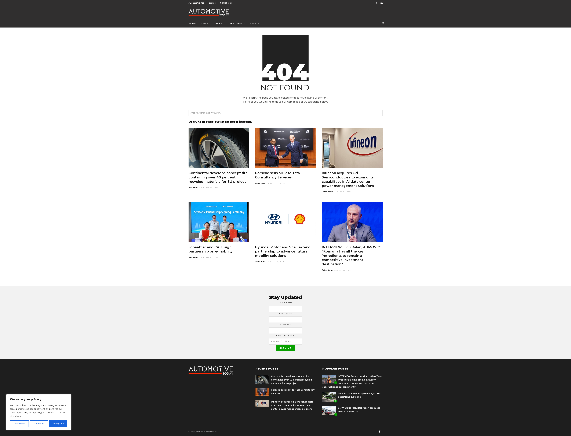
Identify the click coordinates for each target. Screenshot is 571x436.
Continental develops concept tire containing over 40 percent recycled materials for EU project (218, 177)
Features (236, 23)
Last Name (285, 314)
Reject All (39, 423)
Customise (19, 423)
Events (254, 23)
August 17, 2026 (342, 270)
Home (192, 23)
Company (285, 324)
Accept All (58, 423)
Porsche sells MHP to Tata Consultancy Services (277, 175)
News (204, 23)
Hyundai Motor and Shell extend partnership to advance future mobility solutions (283, 251)
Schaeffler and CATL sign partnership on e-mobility (211, 249)
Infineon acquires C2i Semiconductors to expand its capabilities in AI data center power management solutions (348, 179)
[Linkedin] (382, 3)
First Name (285, 303)
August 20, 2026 (209, 257)
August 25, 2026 (209, 188)
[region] (38, 412)
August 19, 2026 (276, 262)
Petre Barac (194, 187)
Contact (212, 3)
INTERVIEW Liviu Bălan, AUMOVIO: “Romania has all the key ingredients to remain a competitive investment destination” (351, 255)
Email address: (285, 335)
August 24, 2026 (343, 192)
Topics (217, 23)
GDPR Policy (226, 3)
